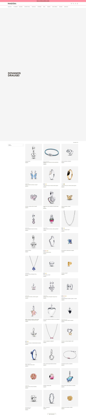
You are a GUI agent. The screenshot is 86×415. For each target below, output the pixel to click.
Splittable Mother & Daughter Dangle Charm (50, 296)
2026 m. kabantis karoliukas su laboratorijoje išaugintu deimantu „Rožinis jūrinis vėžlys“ (32, 319)
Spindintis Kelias (27, 408)
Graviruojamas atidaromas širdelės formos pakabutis (51, 319)
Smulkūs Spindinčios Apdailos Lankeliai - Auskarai (69, 298)
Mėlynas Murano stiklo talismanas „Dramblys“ (68, 385)
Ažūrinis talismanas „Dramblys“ (66, 161)
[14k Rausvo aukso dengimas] (46, 250)
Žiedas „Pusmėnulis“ (46, 407)
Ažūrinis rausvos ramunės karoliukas (30, 386)
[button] (73, 3)
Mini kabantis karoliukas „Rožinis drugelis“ (31, 296)
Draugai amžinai (27, 161)
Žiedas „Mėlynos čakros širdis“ (30, 364)
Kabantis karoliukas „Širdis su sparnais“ (67, 320)
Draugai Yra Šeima (28, 250)
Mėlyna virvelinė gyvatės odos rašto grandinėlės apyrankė (50, 162)
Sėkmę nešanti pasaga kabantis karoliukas (49, 363)
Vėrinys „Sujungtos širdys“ (66, 229)
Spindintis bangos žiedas (47, 252)
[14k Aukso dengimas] (46, 184)
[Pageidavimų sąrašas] (71, 3)
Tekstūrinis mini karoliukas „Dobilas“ (67, 407)
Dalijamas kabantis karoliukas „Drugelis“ (31, 184)
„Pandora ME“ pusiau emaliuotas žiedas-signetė (50, 185)
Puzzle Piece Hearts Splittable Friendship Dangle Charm (50, 206)
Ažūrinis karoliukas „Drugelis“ (66, 206)
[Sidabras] (44, 184)
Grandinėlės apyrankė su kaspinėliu (67, 363)
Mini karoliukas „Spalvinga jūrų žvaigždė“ (68, 250)
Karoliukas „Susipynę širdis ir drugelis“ (31, 206)
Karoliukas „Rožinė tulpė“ (47, 385)
